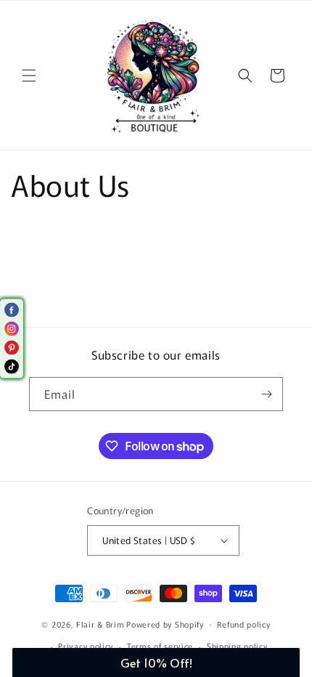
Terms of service (160, 646)
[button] (29, 76)
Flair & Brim (100, 623)
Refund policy (243, 624)
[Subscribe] (266, 394)
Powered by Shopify (165, 623)
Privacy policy (85, 646)
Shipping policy (237, 646)
